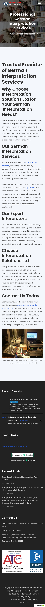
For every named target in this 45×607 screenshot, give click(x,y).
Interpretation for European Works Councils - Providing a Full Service (22, 488)
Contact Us (14, 594)
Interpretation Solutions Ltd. (15, 446)
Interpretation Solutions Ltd (22, 417)
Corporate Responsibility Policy (23, 599)
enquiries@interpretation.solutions (18, 535)
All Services (23, 602)
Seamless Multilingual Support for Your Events (20, 478)
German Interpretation (27, 34)
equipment (30, 187)
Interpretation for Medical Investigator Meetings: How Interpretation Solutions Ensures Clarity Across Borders (20, 500)
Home (10, 34)
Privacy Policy (23, 597)
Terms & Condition (30, 594)
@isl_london (12, 420)
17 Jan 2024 (24, 420)
